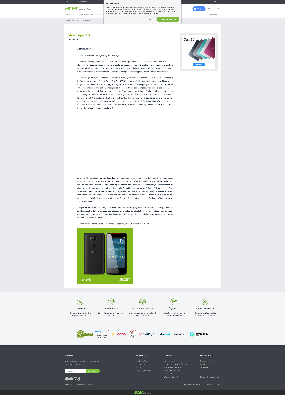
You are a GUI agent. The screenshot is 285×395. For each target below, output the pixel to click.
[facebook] (67, 379)
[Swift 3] (199, 52)
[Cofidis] (118, 334)
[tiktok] (79, 379)
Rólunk (202, 364)
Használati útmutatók (172, 371)
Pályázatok (168, 374)
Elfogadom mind (168, 19)
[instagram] (75, 379)
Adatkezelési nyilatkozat (173, 367)
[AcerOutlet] (70, 384)
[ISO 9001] (131, 334)
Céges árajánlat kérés (144, 371)
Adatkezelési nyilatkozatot (114, 13)
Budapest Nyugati (206, 361)
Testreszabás (146, 19)
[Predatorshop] (81, 384)
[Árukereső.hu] (102, 332)
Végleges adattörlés (171, 377)
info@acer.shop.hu (142, 361)
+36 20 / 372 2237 (142, 367)
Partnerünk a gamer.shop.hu (210, 377)
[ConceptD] (91, 384)
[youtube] (71, 379)
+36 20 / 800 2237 (142, 364)
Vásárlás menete (170, 361)
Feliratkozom (93, 371)
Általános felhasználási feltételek (176, 364)
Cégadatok (204, 367)
